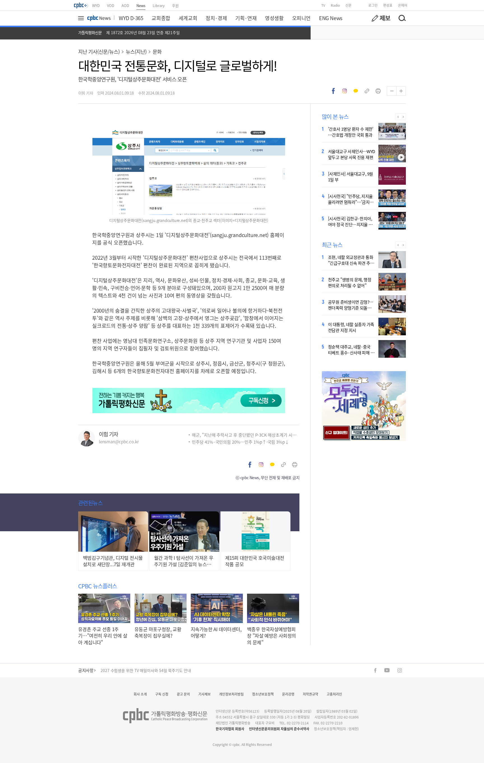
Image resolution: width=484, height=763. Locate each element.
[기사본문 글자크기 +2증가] (401, 91)
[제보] (381, 18)
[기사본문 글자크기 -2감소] (391, 91)
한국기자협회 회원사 (230, 728)
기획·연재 (246, 18)
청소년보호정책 (263, 694)
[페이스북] (375, 670)
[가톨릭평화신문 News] (99, 18)
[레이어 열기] (81, 18)
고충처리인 (334, 694)
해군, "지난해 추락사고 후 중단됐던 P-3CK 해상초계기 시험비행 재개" (245, 435)
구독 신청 (161, 694)
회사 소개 (140, 694)
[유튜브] (387, 670)
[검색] (402, 18)
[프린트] (378, 91)
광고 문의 (183, 694)
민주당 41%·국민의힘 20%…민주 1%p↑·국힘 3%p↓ (240, 442)
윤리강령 (288, 694)
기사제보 (204, 694)
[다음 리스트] (403, 116)
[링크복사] (367, 91)
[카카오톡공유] (355, 91)
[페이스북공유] (333, 91)
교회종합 (161, 18)
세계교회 (188, 18)
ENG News (330, 18)
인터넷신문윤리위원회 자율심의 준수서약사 (279, 728)
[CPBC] (81, 5)
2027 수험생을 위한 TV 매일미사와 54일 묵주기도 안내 (146, 670)
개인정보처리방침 (231, 694)
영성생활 (274, 18)
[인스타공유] (344, 91)
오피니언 (301, 18)
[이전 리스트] (398, 116)
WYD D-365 (131, 18)
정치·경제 (216, 18)
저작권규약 (310, 694)
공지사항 (85, 670)
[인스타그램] (400, 670)
